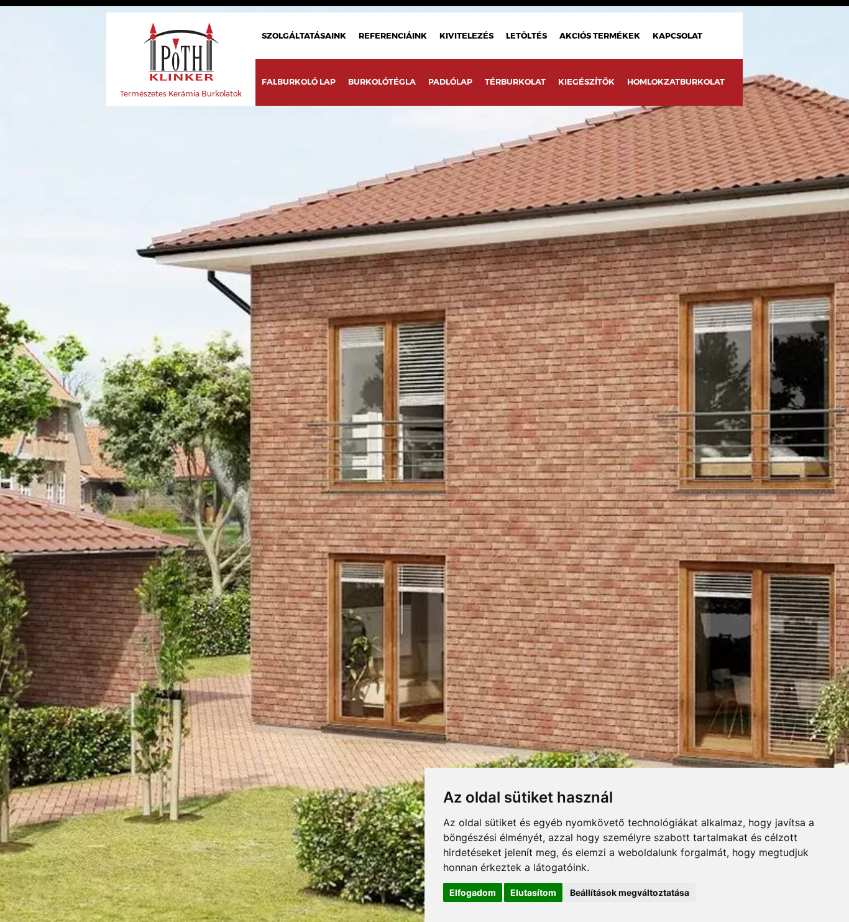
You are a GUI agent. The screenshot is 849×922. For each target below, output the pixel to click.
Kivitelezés (466, 35)
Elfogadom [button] (472, 892)
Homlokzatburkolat (676, 81)
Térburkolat (515, 81)
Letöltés (526, 35)
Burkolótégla (382, 81)
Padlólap (450, 81)
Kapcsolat (677, 35)
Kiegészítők (586, 81)
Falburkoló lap (299, 81)
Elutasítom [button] (533, 892)
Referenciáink (393, 35)
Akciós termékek (599, 35)
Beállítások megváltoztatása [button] (629, 892)
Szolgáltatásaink (304, 35)
